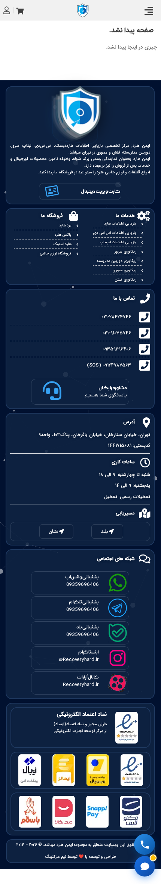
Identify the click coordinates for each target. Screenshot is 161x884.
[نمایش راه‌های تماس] (144, 844)
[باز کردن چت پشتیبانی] (144, 866)
